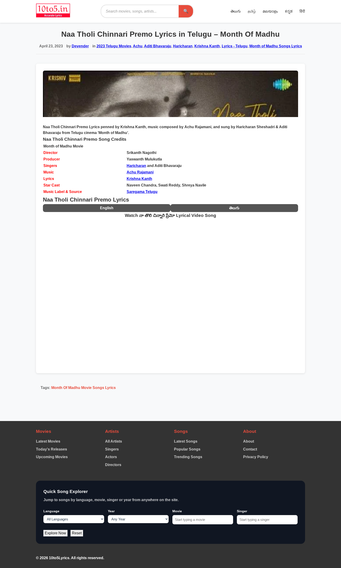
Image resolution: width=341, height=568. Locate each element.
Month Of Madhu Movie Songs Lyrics (83, 388)
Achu (137, 46)
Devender (80, 46)
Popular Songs (187, 449)
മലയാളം (270, 11)
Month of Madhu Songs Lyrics (275, 46)
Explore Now (55, 533)
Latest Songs (185, 441)
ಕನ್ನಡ (289, 11)
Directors (113, 465)
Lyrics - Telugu (235, 46)
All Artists (113, 441)
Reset (77, 533)
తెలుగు (236, 11)
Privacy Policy (255, 457)
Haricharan (183, 46)
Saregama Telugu (142, 192)
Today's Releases (51, 449)
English (106, 208)
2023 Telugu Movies (114, 46)
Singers (112, 449)
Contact (250, 449)
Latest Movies (48, 441)
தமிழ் (252, 11)
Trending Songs (188, 457)
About (248, 441)
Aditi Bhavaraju (157, 46)
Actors (111, 457)
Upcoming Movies (52, 457)
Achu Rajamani (140, 172)
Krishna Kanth (207, 46)
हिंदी (302, 11)
